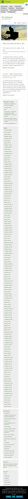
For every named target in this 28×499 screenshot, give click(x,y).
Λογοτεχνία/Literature (18, 75)
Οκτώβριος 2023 (7, 151)
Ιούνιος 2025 (6, 140)
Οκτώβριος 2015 (7, 295)
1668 (5, 109)
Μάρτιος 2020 (6, 223)
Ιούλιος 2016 (6, 291)
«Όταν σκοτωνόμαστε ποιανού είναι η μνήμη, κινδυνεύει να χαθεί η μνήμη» (10, 120)
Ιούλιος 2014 (6, 321)
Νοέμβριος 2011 (7, 389)
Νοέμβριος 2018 (7, 249)
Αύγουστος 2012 (7, 370)
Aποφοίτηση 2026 (7, 107)
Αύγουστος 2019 (7, 234)
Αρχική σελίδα (4, 6)
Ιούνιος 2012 (6, 374)
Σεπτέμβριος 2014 (7, 319)
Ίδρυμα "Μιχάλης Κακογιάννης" (10, 438)
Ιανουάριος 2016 (7, 293)
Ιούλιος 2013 (6, 346)
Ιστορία (15, 51)
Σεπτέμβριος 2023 (7, 153)
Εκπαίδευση (3, 8)
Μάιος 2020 (6, 219)
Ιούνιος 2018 (6, 257)
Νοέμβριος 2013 (7, 338)
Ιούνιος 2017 (6, 274)
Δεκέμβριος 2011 (7, 387)
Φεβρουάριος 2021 (7, 204)
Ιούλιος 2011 (6, 397)
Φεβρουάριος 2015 (7, 308)
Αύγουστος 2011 (7, 395)
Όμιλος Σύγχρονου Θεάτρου (16, 10)
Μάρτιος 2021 (6, 202)
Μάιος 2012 (6, 376)
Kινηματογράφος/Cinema (9, 418)
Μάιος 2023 (6, 159)
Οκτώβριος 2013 (7, 340)
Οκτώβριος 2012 (7, 366)
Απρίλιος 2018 (7, 261)
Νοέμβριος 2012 (7, 363)
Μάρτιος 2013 (6, 355)
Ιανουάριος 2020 (7, 225)
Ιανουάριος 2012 (7, 385)
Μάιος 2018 (6, 259)
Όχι (13, 496)
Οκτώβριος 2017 (7, 268)
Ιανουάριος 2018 (7, 266)
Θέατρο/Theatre (7, 436)
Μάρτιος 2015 (6, 306)
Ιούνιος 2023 (6, 157)
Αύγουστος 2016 (7, 289)
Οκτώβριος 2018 (7, 251)
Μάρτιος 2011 (6, 406)
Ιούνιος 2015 (6, 300)
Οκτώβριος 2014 (7, 317)
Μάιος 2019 (6, 238)
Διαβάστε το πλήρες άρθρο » (9, 67)
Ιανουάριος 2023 (7, 164)
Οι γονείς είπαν (4, 10)
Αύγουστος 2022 (7, 174)
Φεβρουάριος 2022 (7, 183)
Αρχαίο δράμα (18, 6)
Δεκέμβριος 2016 (7, 285)
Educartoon (6, 413)
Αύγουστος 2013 (7, 344)
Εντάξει (8, 496)
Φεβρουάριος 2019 (7, 242)
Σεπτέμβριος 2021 (7, 191)
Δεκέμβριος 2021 (7, 185)
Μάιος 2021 (6, 200)
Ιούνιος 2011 (6, 400)
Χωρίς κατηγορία (7, 457)
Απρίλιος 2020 (7, 221)
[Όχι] (26, 492)
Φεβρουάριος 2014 (7, 332)
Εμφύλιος (11, 464)
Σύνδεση (8, 1)
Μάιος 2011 (6, 402)
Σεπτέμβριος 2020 (7, 210)
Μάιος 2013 (6, 351)
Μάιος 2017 (6, 276)
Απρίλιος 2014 (7, 327)
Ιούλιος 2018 (6, 255)
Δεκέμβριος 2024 (7, 144)
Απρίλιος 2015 (7, 304)
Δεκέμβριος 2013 (7, 336)
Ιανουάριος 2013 (7, 359)
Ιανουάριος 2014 (7, 334)
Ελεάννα (7, 464)
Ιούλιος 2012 (6, 372)
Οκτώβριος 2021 (7, 189)
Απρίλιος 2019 (7, 240)
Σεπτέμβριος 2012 (7, 368)
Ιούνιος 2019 (6, 236)
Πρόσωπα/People (20, 51)
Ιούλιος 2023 (6, 155)
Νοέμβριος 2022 (7, 168)
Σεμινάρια (3, 12)
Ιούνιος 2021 (6, 198)
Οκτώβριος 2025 (7, 138)
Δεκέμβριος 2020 (7, 208)
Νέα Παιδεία (11, 8)
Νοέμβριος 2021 (7, 187)
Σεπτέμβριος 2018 (7, 253)
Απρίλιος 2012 (7, 378)
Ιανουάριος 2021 (7, 206)
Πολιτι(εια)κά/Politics (8, 450)
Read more (19, 496)
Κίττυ (17, 464)
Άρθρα (20, 23)
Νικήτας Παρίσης (20, 8)
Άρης (4, 464)
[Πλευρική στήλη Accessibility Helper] (26, 4)
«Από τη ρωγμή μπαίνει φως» (10, 123)
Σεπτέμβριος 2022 (7, 172)
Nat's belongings (7, 17)
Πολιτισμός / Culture (8, 453)
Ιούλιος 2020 (6, 215)
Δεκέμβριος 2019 (7, 227)
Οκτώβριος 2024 (7, 147)
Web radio (6, 420)
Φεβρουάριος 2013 (7, 357)
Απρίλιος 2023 (7, 161)
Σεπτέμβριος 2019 (7, 232)
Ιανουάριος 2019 (7, 244)
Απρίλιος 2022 (7, 181)
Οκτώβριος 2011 (7, 391)
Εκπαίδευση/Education (8, 428)
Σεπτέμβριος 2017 (7, 270)
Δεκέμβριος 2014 (7, 312)
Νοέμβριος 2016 (7, 287)
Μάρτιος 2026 (6, 134)
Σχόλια (25, 23)
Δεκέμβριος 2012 (7, 361)
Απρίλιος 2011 (7, 404)
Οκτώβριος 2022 (7, 170)
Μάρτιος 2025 (6, 142)
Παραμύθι (6, 448)
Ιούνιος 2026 (6, 132)
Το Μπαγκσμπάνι (11, 12)
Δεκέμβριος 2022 (7, 166)
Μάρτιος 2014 (6, 329)
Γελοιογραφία (6, 426)
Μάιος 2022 (6, 178)
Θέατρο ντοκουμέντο (8, 434)
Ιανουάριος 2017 (7, 283)
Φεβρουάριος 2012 (7, 383)
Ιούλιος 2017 (6, 272)
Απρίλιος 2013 (7, 353)
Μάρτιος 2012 (6, 380)
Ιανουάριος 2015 (7, 310)
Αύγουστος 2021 (7, 193)
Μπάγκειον (6, 465)
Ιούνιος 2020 (6, 217)
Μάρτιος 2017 (6, 278)
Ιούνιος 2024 (6, 149)
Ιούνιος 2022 (6, 176)
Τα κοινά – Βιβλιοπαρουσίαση (12, 74)
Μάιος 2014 (6, 325)
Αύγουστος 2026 (7, 130)
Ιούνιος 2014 (6, 323)
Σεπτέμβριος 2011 (7, 393)
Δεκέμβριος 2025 (7, 136)
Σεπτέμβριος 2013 (7, 342)
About (11, 6)
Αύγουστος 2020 (7, 212)
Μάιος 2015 (6, 302)
